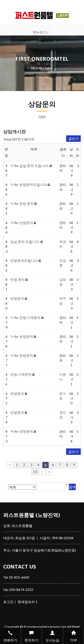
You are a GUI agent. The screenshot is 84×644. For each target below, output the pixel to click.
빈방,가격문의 (21, 374)
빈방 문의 (17, 279)
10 (35, 471)
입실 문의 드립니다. (25, 241)
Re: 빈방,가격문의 (27, 317)
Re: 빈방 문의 (24, 203)
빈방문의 (17, 298)
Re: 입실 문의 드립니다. (32, 166)
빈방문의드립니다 (24, 260)
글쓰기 (73, 138)
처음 (10, 465)
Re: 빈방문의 (24, 223)
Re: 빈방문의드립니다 (31, 184)
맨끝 (49, 472)
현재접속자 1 (27, 602)
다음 (42, 472)
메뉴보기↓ (40, 32)
